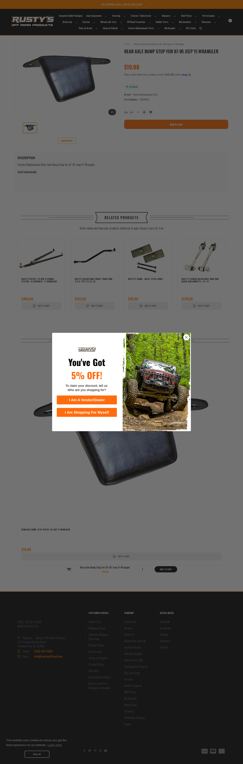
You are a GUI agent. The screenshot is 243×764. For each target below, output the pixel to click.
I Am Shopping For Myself (87, 412)
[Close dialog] (186, 337)
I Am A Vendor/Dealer (87, 400)
